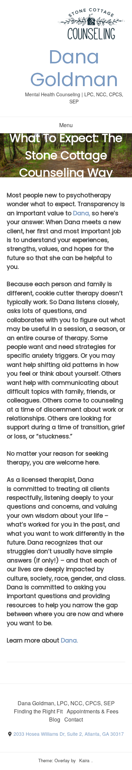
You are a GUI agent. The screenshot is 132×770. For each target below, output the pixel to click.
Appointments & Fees (92, 711)
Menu (66, 125)
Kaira (84, 760)
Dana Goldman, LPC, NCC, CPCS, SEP (66, 703)
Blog (54, 719)
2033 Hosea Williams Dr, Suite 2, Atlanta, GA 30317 (69, 733)
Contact (73, 719)
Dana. (70, 640)
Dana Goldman (74, 68)
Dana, (82, 213)
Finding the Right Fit (38, 711)
